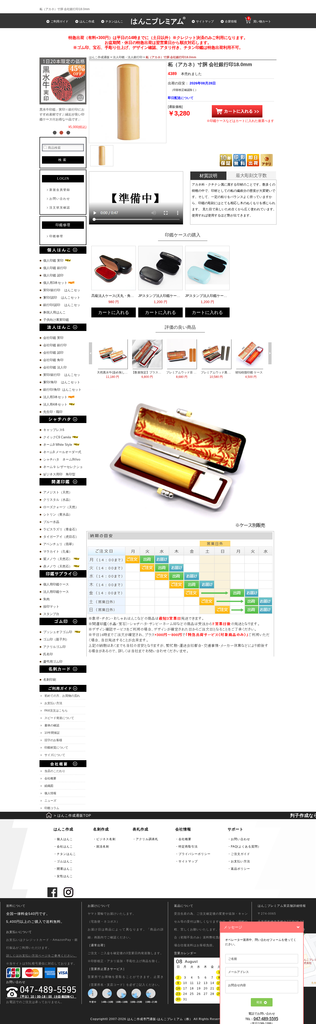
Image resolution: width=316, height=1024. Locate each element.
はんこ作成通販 (99, 57)
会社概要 (50, 778)
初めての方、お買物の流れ (62, 695)
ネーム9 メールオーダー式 (62, 452)
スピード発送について (59, 718)
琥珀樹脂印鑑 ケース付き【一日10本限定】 (235, 375)
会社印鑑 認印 (53, 352)
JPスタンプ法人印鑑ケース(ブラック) (160, 296)
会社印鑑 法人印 (55, 367)
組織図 (48, 786)
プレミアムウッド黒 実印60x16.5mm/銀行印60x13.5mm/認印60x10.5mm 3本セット (201, 375)
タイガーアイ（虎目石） (61, 537)
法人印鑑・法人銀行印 (127, 57)
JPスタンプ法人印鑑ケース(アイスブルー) (207, 296)
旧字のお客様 (53, 740)
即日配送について (181, 98)
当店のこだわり (54, 771)
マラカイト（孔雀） (57, 551)
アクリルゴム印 (54, 647)
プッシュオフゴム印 (58, 632)
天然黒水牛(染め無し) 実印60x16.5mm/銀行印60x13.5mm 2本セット (97, 375)
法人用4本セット (55, 404)
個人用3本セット (55, 283)
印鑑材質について (56, 747)
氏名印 (48, 654)
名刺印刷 (49, 679)
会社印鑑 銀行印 (55, 345)
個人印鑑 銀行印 (55, 268)
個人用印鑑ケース (56, 584)
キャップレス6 (53, 430)
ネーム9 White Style (58, 444)
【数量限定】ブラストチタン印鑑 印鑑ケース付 (132, 375)
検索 (63, 160)
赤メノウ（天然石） (58, 566)
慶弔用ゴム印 (52, 661)
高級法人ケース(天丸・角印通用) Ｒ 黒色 (113, 296)
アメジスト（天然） (57, 492)
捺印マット (51, 606)
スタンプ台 (51, 614)
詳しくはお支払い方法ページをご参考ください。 (41, 955)
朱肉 (46, 599)
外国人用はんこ (55, 312)
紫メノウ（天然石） (58, 559)
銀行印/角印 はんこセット (62, 389)
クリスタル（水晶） (57, 500)
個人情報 (50, 793)
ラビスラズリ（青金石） (61, 529)
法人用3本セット (55, 397)
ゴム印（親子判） (56, 639)
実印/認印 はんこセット (61, 297)
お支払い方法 (53, 703)
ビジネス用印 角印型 (59, 474)
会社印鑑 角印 (53, 360)
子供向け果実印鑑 (56, 320)
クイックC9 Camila (57, 437)
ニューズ (50, 800)
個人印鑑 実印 (53, 260)
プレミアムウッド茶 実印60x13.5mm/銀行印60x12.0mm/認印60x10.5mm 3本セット (166, 375)
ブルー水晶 (51, 522)
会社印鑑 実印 (53, 338)
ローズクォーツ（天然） (61, 507)
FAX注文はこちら (56, 710)
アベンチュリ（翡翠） (59, 544)
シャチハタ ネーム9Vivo (61, 459)
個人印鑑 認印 (53, 275)
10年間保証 (52, 732)
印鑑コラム (51, 808)
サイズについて (54, 755)
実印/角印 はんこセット (61, 382)
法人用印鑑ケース (56, 592)
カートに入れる (113, 312)
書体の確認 (51, 725)
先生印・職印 (52, 412)
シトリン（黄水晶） (57, 514)
